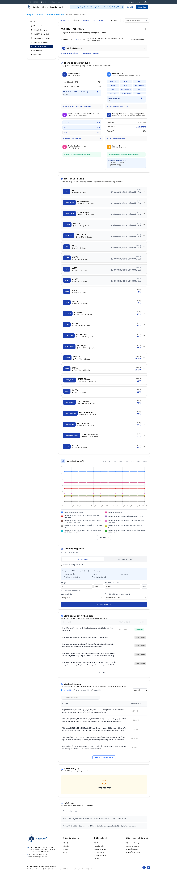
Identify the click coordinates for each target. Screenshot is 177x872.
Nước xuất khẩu (66, 594)
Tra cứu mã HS (105, 7)
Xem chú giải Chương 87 (91, 53)
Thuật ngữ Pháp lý (117, 7)
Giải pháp (45, 7)
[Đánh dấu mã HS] (145, 29)
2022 (108, 461)
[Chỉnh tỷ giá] (81, 590)
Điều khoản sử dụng (132, 843)
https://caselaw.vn (54, 869)
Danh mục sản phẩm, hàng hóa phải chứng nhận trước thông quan (85, 637)
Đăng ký (130, 7)
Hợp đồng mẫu (81, 7)
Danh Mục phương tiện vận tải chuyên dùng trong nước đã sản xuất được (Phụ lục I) (87, 629)
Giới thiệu (36, 7)
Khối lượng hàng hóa (112, 583)
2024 (120, 461)
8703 (93, 20)
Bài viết (61, 7)
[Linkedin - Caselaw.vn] (148, 867)
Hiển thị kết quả (105, 604)
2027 (139, 461)
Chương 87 (85, 20)
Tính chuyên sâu (126, 559)
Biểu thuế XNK (64, 20)
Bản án (73, 7)
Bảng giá (53, 7)
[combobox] (98, 586)
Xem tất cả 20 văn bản (103, 757)
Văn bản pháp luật (93, 7)
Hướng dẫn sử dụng (134, 2)
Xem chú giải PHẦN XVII (71, 53)
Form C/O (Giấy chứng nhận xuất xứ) (117, 594)
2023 (114, 461)
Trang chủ (30, 15)
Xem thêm (102, 537)
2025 (126, 461)
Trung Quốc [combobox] (66, 598)
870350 (100, 20)
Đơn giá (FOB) (65, 583)
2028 (145, 461)
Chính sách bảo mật (132, 846)
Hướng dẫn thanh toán (133, 852)
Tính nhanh (84, 559)
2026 (132, 461)
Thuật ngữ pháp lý (100, 855)
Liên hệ (146, 2)
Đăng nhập (142, 7)
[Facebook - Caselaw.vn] (144, 867)
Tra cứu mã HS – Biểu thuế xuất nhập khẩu (50, 15)
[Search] (147, 21)
